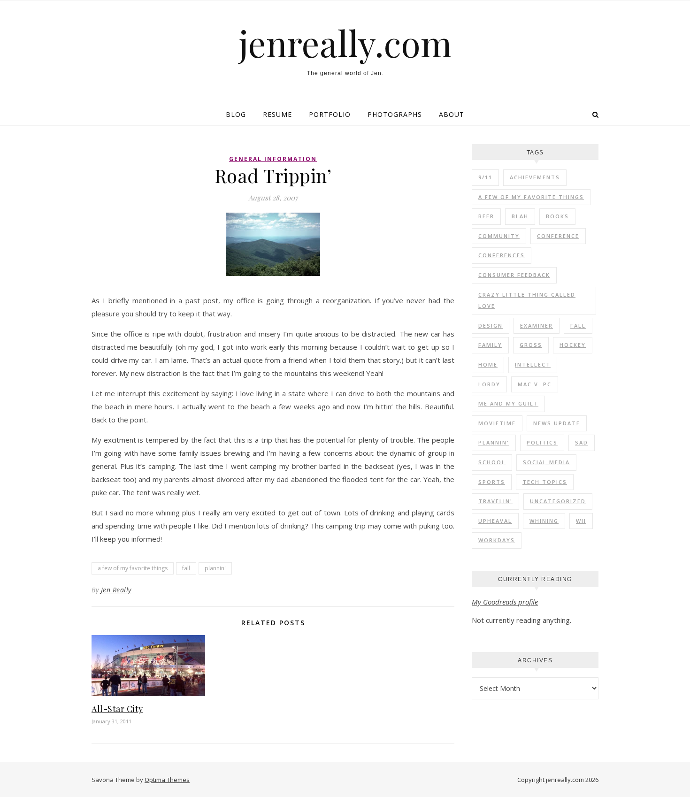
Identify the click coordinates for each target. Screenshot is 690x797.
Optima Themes (167, 779)
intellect (533, 364)
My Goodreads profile (505, 601)
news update (556, 423)
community (499, 235)
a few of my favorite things (133, 568)
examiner (536, 325)
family (490, 344)
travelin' (495, 501)
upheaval (495, 520)
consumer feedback (514, 274)
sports (491, 481)
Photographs (395, 114)
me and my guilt (508, 403)
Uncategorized (558, 501)
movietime (497, 423)
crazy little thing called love (526, 300)
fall (186, 568)
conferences (501, 255)
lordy (489, 384)
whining (544, 520)
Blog (236, 114)
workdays (496, 540)
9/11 (485, 177)
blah (520, 216)
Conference (558, 235)
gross (531, 344)
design (490, 325)
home (488, 364)
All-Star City (117, 708)
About (451, 114)
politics (542, 442)
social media (546, 462)
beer (486, 216)
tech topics (544, 481)
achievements (535, 177)
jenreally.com (345, 43)
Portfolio (330, 114)
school (492, 462)
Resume (277, 114)
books (557, 216)
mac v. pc (535, 384)
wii (581, 520)
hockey (573, 344)
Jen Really (116, 589)
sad (581, 442)
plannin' (215, 568)
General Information (273, 159)
